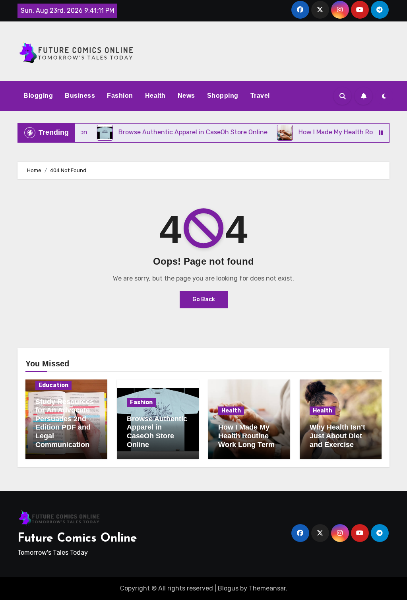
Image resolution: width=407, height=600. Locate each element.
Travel (260, 95)
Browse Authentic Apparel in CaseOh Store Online (157, 432)
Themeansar (267, 588)
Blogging (38, 95)
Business (80, 95)
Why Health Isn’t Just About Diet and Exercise (337, 435)
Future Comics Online (77, 538)
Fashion (120, 95)
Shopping (222, 95)
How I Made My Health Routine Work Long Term (246, 435)
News (186, 95)
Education (53, 385)
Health (155, 95)
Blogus (228, 588)
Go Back (203, 299)
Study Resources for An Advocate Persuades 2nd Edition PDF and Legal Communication (64, 423)
